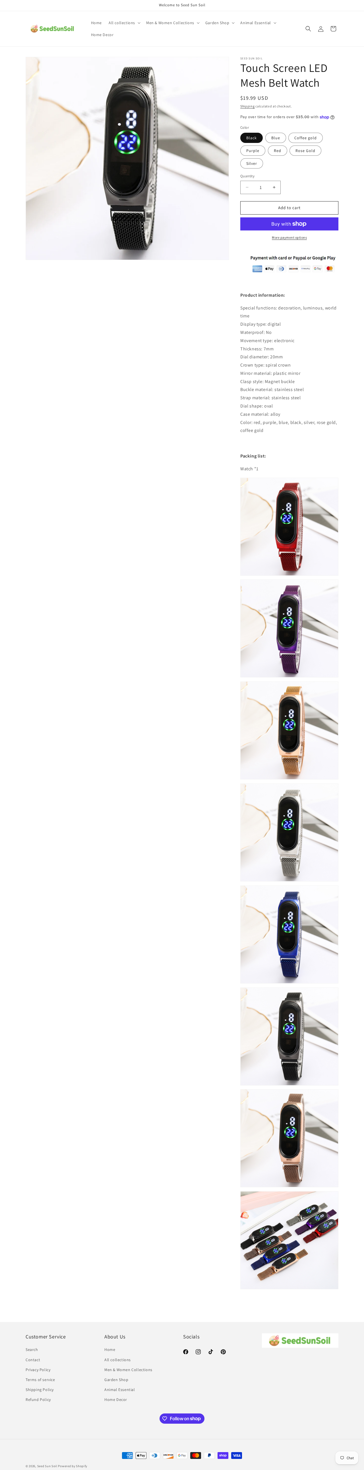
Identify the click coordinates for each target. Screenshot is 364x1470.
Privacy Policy (38, 1369)
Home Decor (115, 1399)
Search (32, 1349)
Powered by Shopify (72, 1466)
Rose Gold (305, 150)
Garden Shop (116, 1379)
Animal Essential (119, 1389)
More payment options (289, 237)
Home (109, 1349)
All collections (117, 1359)
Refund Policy (38, 1399)
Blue (275, 137)
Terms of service (40, 1379)
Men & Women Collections (128, 1369)
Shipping (247, 106)
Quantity (247, 176)
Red (277, 150)
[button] (124, 23)
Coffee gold (305, 137)
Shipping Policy (40, 1389)
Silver (251, 163)
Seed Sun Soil (47, 1466)
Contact (33, 1359)
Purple (252, 150)
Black (251, 137)
